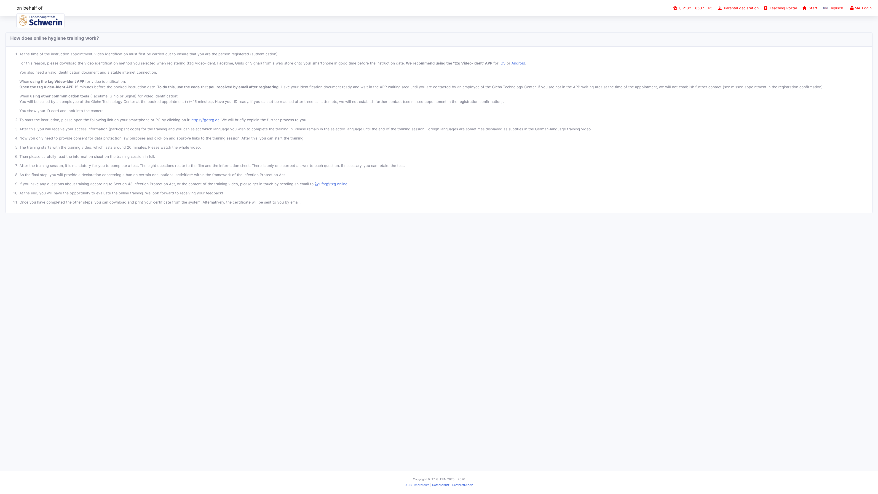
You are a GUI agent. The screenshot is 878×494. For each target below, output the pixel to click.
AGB (408, 485)
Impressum (421, 485)
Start (811, 8)
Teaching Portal (782, 8)
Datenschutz (441, 485)
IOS (503, 63)
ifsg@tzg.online (333, 184)
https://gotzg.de (205, 120)
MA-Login (863, 8)
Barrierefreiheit (462, 485)
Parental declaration (740, 8)
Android (518, 63)
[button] (834, 8)
